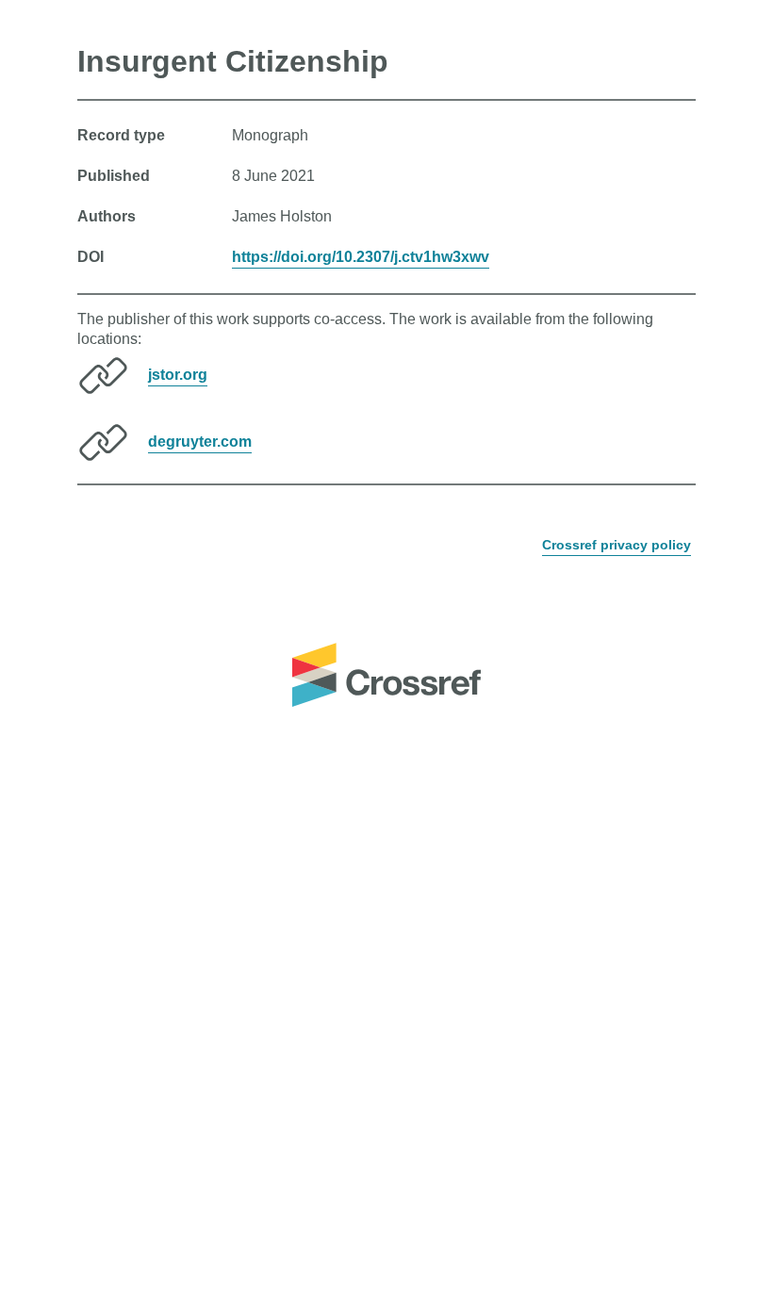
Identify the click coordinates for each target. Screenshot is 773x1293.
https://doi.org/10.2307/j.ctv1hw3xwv (360, 257)
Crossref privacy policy (616, 544)
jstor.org (177, 375)
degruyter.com (200, 442)
